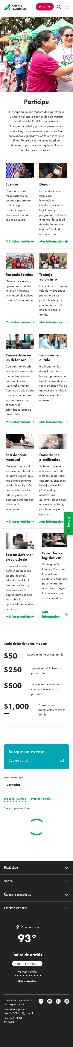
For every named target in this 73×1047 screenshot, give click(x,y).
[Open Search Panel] (59, 7)
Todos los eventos (15, 798)
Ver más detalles (27, 972)
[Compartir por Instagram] (49, 1011)
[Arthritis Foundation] (15, 7)
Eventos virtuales (41, 798)
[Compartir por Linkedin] (58, 1011)
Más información (18, 241)
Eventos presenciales (17, 808)
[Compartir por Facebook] (41, 1011)
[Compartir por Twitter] (66, 1011)
